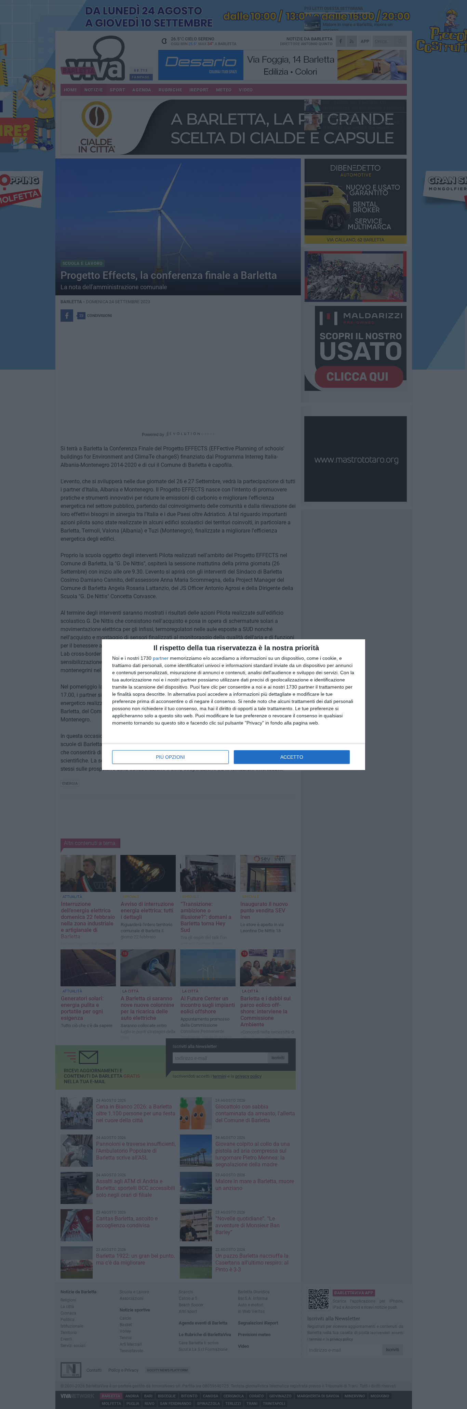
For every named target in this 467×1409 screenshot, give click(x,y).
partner (161, 658)
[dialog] (233, 704)
